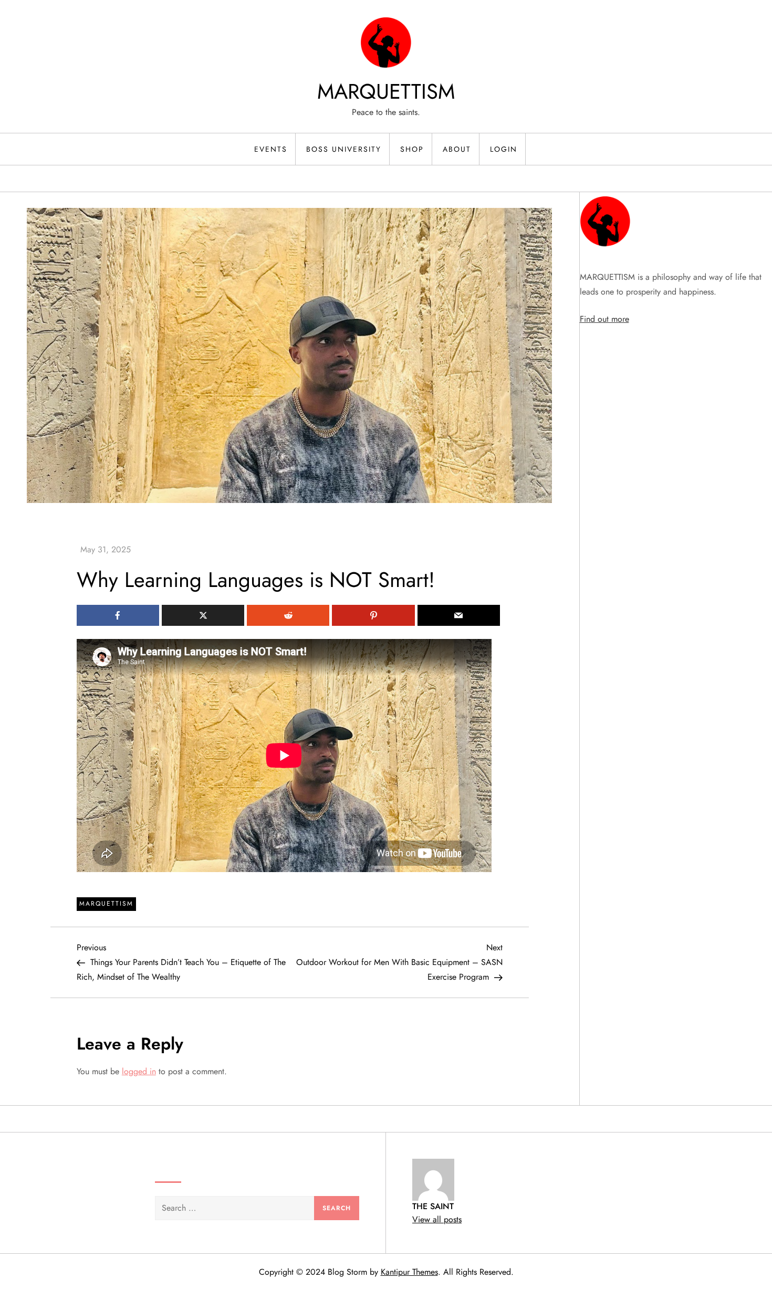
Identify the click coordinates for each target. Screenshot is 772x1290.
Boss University (343, 149)
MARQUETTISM (386, 91)
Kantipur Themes (409, 1272)
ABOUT (457, 149)
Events (270, 149)
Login (503, 149)
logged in (139, 1071)
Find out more (604, 319)
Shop (412, 149)
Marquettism (106, 903)
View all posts (437, 1219)
